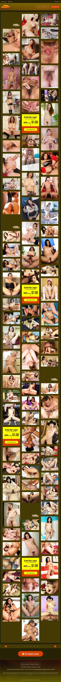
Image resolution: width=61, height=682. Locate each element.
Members (25, 667)
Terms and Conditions (10, 669)
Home (22, 667)
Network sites (4, 1)
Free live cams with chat (43, 6)
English (11, 1)
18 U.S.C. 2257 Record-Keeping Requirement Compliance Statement (39, 669)
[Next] (55, 646)
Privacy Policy (52, 669)
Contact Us (27, 669)
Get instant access (56, 6)
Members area (57, 1)
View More (39, 667)
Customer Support (17, 669)
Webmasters (22, 669)
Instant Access (34, 667)
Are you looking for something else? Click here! (31, 664)
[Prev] (6, 646)
